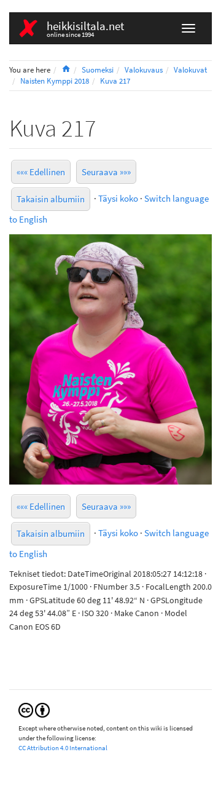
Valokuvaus (144, 70)
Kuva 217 (115, 81)
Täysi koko (118, 198)
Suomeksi (98, 70)
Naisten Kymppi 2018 (54, 81)
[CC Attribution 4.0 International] (34, 709)
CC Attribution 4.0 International (62, 747)
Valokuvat (190, 70)
